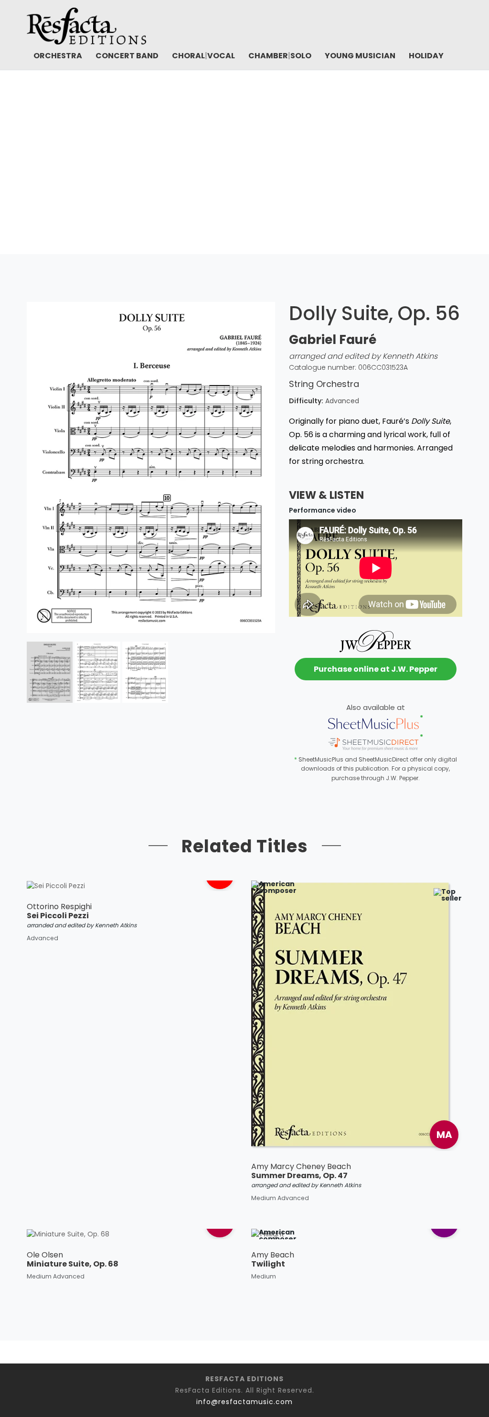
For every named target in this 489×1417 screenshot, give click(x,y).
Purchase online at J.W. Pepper (375, 669)
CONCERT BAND (127, 55)
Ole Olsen (45, 1254)
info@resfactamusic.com (244, 1401)
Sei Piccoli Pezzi (58, 915)
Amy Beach (272, 1254)
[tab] (50, 672)
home (169, 177)
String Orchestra (223, 177)
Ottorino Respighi (59, 906)
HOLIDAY (426, 55)
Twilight (268, 1263)
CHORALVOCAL (203, 55)
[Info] (347, 1126)
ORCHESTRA (57, 55)
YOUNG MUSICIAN (360, 55)
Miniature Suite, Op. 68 (72, 1263)
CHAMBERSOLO (279, 55)
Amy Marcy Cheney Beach (301, 1166)
